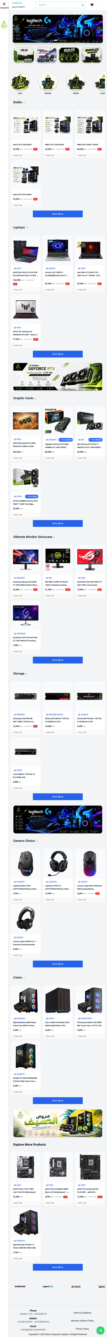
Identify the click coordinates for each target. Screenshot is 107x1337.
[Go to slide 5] (60, 40)
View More (57, 214)
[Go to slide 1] (50, 40)
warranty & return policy (82, 1321)
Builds (76, 93)
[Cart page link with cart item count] (92, 5)
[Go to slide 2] (52, 40)
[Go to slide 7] (65, 40)
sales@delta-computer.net (33, 1329)
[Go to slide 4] (57, 40)
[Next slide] (99, 28)
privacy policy (82, 1329)
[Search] (83, 5)
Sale (20, 93)
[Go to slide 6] (63, 40)
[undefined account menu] (101, 5)
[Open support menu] (100, 1330)
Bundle (48, 93)
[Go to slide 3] (54, 40)
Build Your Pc (18, 7)
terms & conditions (82, 1313)
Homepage (17, 3)
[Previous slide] (16, 28)
